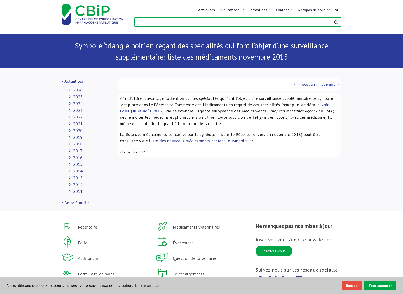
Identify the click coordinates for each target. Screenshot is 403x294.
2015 (78, 164)
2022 (78, 117)
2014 (78, 171)
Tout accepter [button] (380, 285)
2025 (78, 96)
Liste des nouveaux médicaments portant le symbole (198, 140)
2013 (78, 177)
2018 (78, 144)
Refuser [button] (352, 285)
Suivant (328, 84)
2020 (78, 130)
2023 (78, 110)
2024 (78, 103)
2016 (78, 157)
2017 (78, 150)
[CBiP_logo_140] (92, 5)
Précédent (307, 84)
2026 (78, 90)
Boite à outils (77, 202)
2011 (78, 191)
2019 (78, 137)
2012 (78, 184)
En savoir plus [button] (147, 285)
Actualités (73, 81)
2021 (78, 123)
